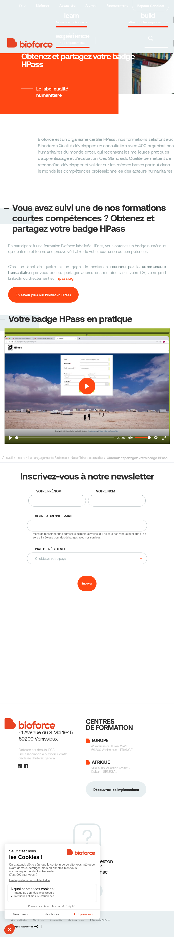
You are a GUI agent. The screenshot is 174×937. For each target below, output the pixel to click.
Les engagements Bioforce (47, 458)
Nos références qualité (87, 458)
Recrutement (117, 5)
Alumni (91, 5)
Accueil (7, 458)
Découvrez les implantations (116, 789)
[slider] (64, 437)
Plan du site (39, 920)
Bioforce (42, 5)
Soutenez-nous (76, 920)
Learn (20, 458)
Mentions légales (19, 920)
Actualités (67, 5)
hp (65, 278)
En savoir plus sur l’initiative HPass (43, 295)
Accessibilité (56, 920)
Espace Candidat (150, 6)
